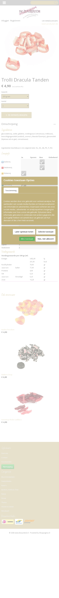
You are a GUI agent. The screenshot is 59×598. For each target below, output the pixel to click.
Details (23, 190)
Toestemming (11, 190)
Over (32, 190)
